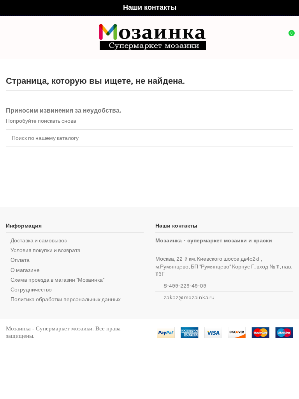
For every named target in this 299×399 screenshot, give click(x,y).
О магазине (25, 270)
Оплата (20, 260)
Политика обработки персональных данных (66, 299)
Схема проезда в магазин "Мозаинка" (57, 280)
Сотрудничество (31, 289)
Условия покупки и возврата (46, 250)
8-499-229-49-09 (185, 285)
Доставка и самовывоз (39, 240)
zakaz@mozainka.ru (189, 297)
